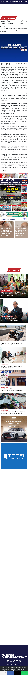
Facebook (10, 673)
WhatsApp (24, 673)
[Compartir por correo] (9, 64)
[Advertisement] (14, 252)
